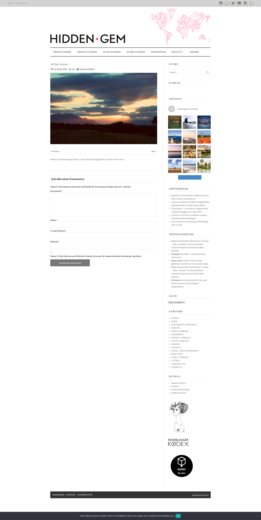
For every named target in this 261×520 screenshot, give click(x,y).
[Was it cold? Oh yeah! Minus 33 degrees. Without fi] (204, 122)
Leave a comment (87, 69)
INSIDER (194, 51)
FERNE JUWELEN (62, 51)
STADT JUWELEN (112, 51)
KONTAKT (71, 495)
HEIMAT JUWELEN (87, 51)
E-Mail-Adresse (58, 231)
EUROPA (175, 327)
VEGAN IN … (177, 51)
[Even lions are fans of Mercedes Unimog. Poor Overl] (189, 151)
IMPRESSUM (58, 495)
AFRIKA (175, 318)
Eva (73, 69)
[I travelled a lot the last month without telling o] (189, 166)
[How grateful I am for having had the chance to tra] (189, 137)
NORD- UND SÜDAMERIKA (185, 350)
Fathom (174, 386)
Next (153, 151)
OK (178, 516)
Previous (55, 151)
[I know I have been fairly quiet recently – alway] (174, 151)
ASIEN (174, 321)
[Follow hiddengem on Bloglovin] (179, 431)
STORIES (175, 360)
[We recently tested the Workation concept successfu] (174, 122)
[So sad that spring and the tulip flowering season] (204, 137)
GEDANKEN (177, 334)
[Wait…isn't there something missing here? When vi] (174, 166)
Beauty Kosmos (178, 383)
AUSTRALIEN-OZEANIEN (184, 324)
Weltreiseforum (178, 392)
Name (53, 220)
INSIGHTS (176, 347)
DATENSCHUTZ (85, 495)
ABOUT (10, 3)
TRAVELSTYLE (158, 51)
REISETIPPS (177, 354)
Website (54, 241)
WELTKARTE (21, 3)
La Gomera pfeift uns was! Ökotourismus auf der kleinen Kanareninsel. (189, 283)
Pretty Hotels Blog (180, 389)
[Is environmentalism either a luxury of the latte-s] (204, 166)
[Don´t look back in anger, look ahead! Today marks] (174, 137)
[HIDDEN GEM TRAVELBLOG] (87, 42)
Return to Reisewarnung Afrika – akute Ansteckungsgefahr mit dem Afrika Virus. (87, 159)
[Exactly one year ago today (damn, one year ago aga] (189, 122)
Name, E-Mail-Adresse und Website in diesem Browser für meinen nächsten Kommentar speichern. (96, 256)
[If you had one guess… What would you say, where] (204, 151)
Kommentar (56, 191)
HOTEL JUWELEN (136, 51)
